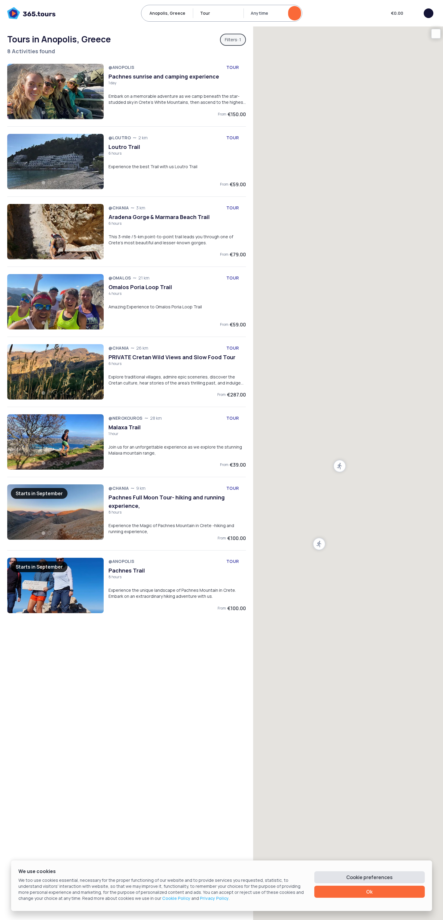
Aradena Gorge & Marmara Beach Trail (159, 217)
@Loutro (119, 137)
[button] (319, 544)
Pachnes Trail (126, 570)
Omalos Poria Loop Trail (140, 287)
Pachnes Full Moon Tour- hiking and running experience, (166, 501)
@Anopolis (121, 67)
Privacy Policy (214, 898)
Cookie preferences (369, 877)
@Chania (118, 208)
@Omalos (119, 278)
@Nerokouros (125, 418)
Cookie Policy (176, 898)
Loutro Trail (124, 146)
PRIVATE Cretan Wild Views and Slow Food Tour (171, 357)
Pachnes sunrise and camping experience (163, 76)
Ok (369, 891)
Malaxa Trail (124, 427)
